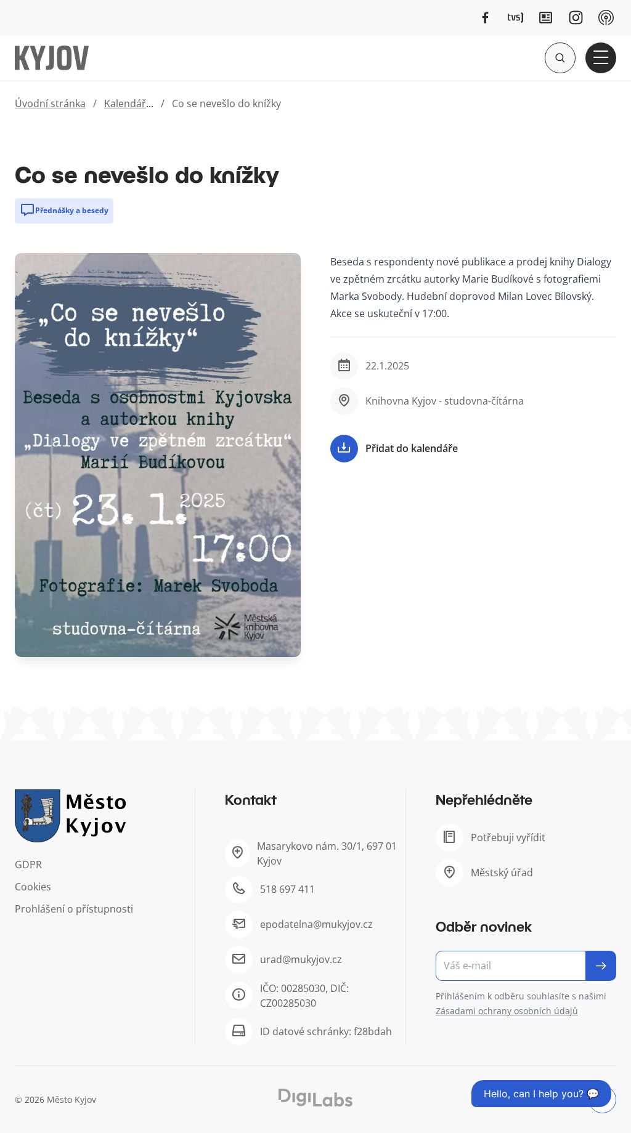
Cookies (33, 886)
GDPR (28, 864)
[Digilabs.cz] (315, 1098)
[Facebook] (485, 17)
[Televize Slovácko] (515, 17)
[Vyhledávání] (560, 57)
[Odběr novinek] (526, 966)
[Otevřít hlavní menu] (600, 57)
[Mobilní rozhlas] (606, 17)
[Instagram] (576, 17)
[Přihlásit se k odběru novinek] (601, 966)
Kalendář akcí (135, 103)
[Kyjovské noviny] (545, 17)
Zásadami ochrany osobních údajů (507, 1011)
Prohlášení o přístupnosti (74, 909)
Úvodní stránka (50, 103)
